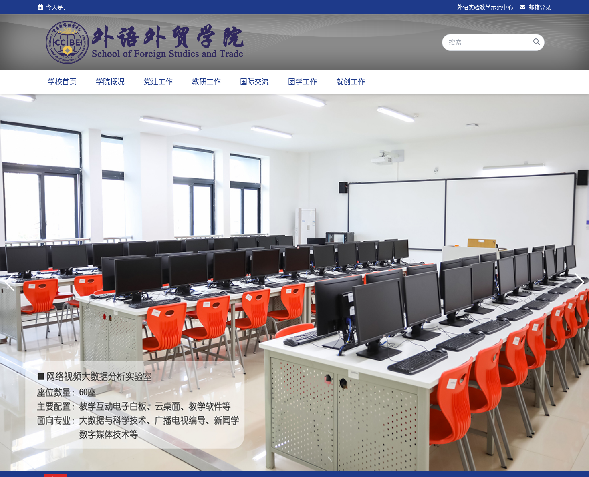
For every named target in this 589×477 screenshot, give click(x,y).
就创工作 (350, 82)
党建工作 (158, 82)
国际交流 (254, 82)
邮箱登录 (539, 7)
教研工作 (206, 82)
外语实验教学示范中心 (485, 7)
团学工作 (302, 82)
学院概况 (110, 82)
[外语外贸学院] (144, 42)
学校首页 (62, 82)
